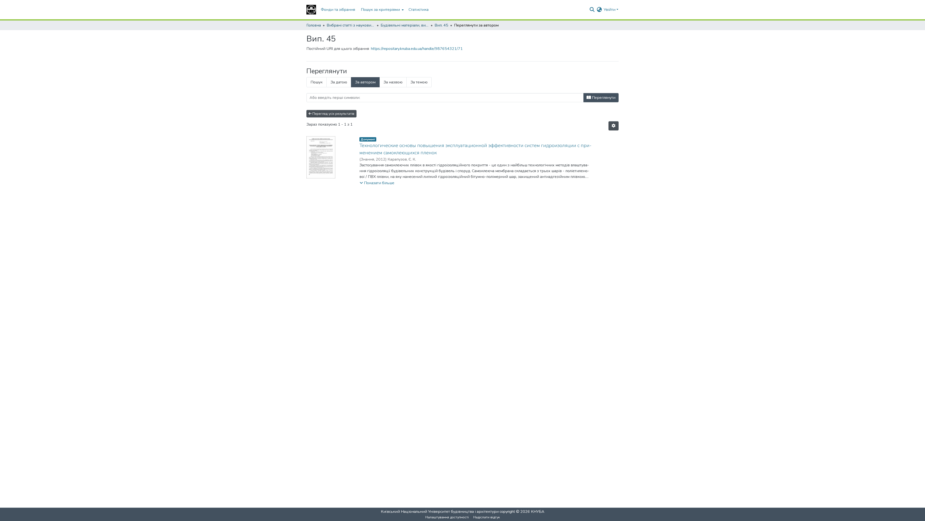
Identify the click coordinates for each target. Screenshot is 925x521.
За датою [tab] (338, 82)
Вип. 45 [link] (441, 25)
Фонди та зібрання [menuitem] (338, 9)
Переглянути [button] (603, 97)
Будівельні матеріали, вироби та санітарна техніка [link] (405, 25)
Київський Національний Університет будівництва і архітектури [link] (440, 511)
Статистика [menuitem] (419, 9)
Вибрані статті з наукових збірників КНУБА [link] (351, 25)
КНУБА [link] (537, 511)
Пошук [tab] (317, 82)
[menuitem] (382, 9)
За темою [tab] (419, 82)
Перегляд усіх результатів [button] (332, 113)
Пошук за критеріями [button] (380, 9)
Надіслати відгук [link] (486, 517)
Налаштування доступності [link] (447, 517)
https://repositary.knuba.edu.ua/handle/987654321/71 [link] (417, 48)
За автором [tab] (365, 82)
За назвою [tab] (393, 82)
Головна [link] (313, 25)
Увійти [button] (610, 9)
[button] (311, 9)
